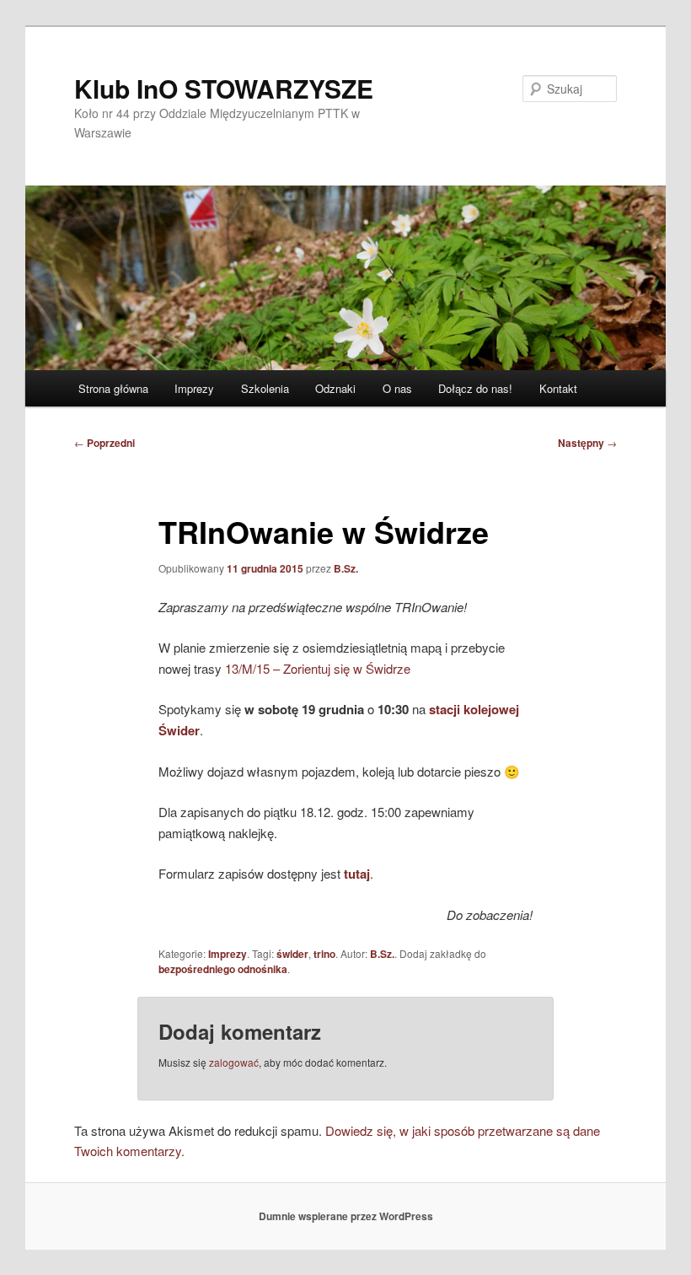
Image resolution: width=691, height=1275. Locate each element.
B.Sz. (346, 568)
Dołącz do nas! (475, 388)
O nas (397, 388)
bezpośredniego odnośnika (222, 968)
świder (292, 953)
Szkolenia (265, 388)
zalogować (234, 1062)
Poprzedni (104, 442)
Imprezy (194, 388)
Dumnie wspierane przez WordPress (346, 1216)
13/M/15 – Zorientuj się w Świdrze (317, 668)
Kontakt (558, 388)
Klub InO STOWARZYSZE (223, 88)
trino (324, 953)
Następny (587, 442)
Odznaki (335, 388)
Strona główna (113, 388)
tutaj (357, 873)
